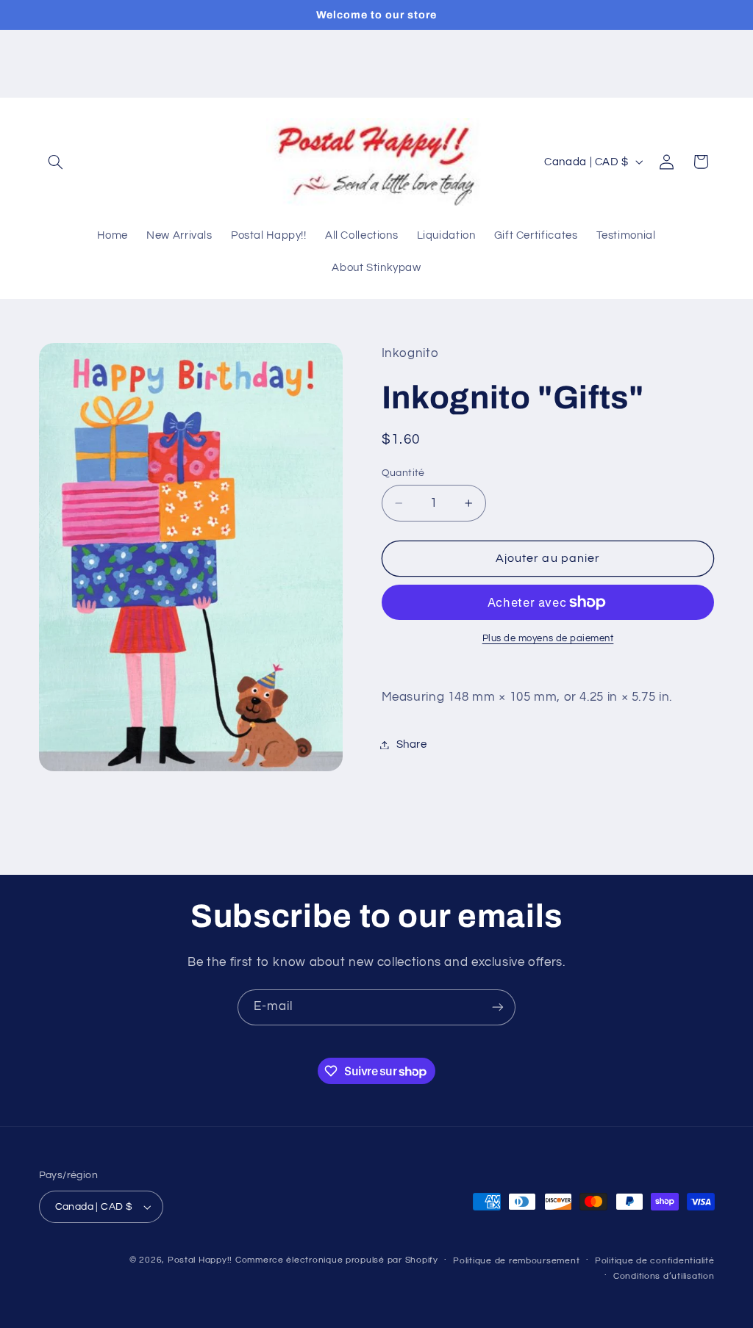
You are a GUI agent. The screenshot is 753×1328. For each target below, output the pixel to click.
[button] (56, 161)
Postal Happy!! (200, 1260)
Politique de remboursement (516, 1261)
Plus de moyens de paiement (548, 638)
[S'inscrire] (498, 1007)
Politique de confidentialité (655, 1261)
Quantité (403, 473)
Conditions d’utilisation (664, 1276)
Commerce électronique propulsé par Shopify (336, 1260)
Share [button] (411, 744)
